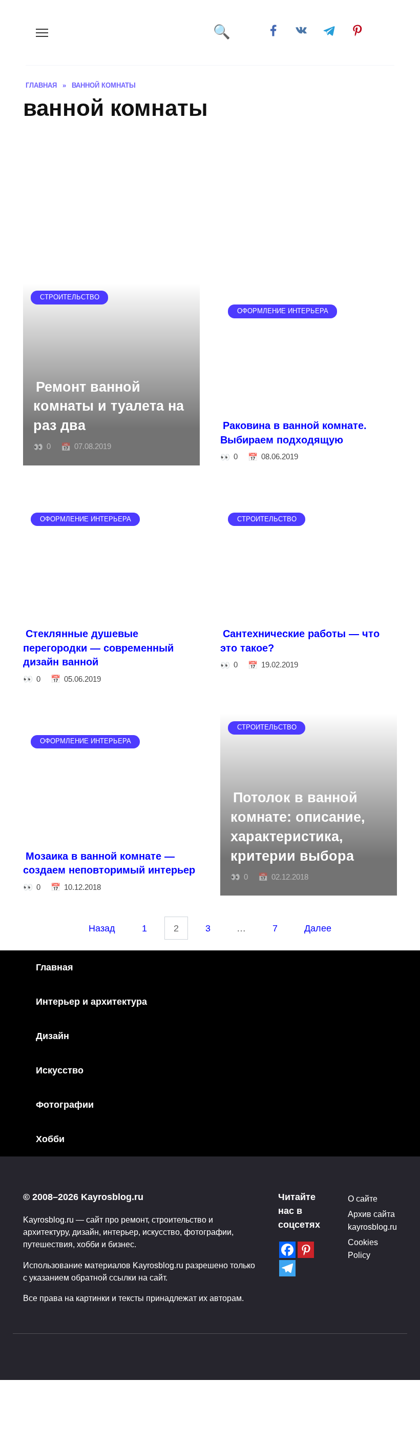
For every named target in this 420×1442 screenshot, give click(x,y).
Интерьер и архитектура (91, 1002)
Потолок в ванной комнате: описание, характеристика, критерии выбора (297, 826)
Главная (54, 967)
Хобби (50, 1139)
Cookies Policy (363, 1248)
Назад (102, 928)
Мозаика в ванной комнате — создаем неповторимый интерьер (109, 863)
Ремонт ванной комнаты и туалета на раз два (108, 406)
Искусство (59, 1070)
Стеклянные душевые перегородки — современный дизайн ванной (98, 647)
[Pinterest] (306, 1250)
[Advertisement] (210, 206)
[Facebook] (287, 1250)
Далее (317, 928)
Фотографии (65, 1105)
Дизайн (52, 1036)
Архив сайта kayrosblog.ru (372, 1220)
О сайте (362, 1198)
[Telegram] (287, 1268)
